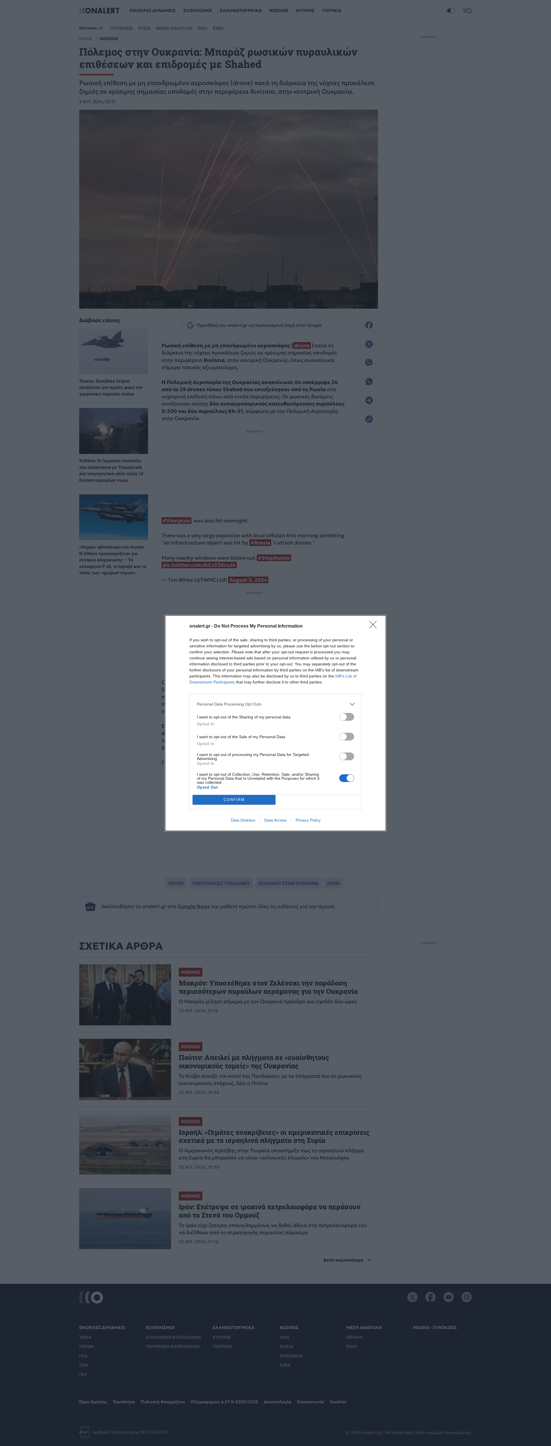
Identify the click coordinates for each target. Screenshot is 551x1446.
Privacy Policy (308, 820)
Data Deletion (243, 820)
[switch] (346, 717)
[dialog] (275, 723)
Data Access (275, 820)
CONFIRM (234, 800)
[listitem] (275, 704)
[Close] (374, 626)
